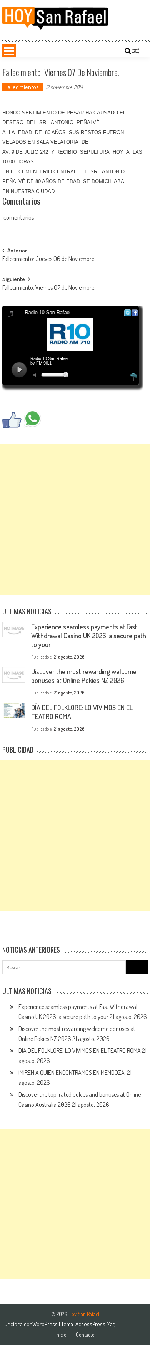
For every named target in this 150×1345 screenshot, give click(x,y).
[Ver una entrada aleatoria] (135, 51)
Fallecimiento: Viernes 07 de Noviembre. (48, 288)
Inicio (61, 1334)
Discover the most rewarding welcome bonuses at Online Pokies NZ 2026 (84, 675)
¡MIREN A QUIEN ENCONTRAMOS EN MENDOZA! (72, 1072)
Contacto (85, 1334)
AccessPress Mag (95, 1324)
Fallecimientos (22, 87)
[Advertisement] (75, 519)
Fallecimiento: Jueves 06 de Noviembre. (48, 259)
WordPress (45, 1324)
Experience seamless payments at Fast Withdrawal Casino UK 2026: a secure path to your (88, 635)
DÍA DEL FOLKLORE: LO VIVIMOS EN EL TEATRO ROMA (79, 1050)
